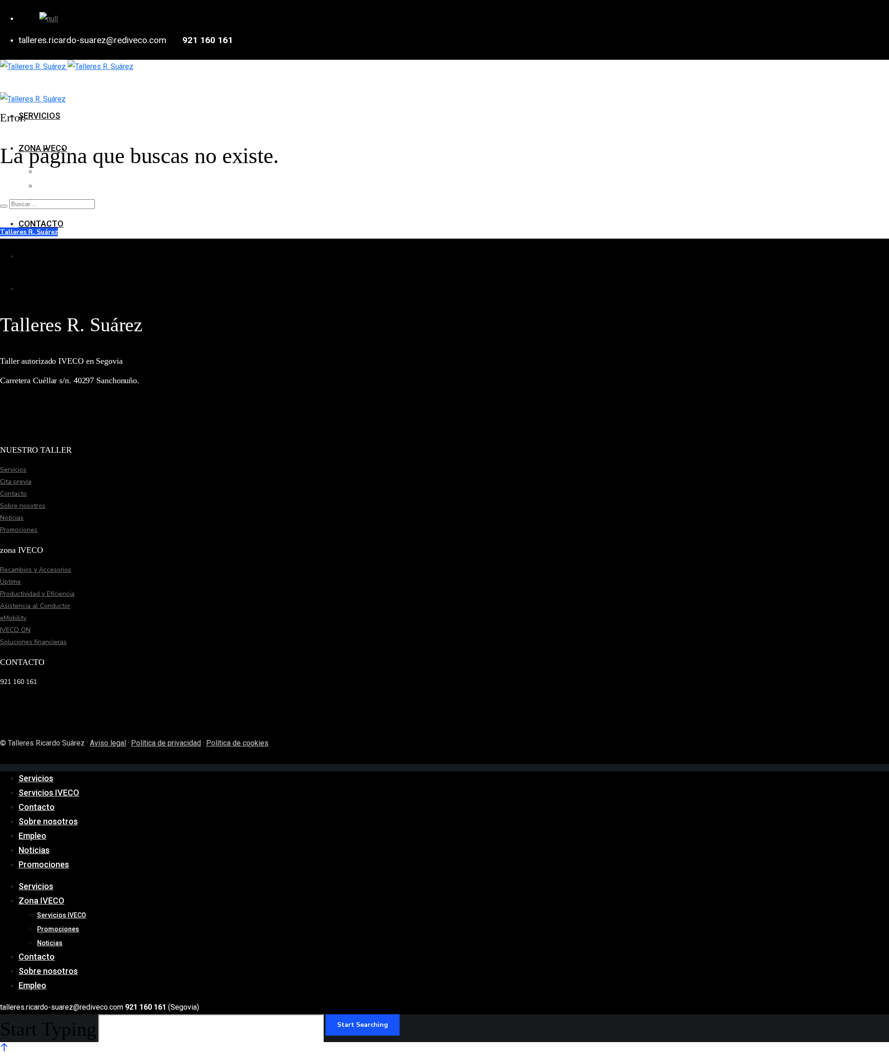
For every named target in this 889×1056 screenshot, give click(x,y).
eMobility (13, 617)
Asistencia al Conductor (35, 605)
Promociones (19, 529)
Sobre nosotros (22, 505)
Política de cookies (237, 743)
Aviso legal (108, 743)
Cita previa (15, 481)
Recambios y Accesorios (35, 569)
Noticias (12, 517)
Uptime (10, 581)
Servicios (13, 469)
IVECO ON (15, 630)
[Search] (3, 206)
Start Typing (48, 1029)
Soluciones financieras (33, 642)
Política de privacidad (166, 743)
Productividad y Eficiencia (37, 593)
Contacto (13, 493)
